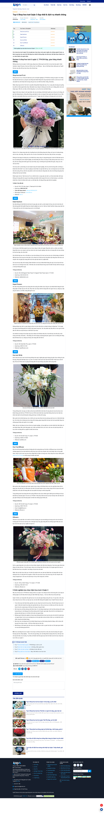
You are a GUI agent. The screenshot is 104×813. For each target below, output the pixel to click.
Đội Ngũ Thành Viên (38, 771)
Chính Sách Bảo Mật (65, 770)
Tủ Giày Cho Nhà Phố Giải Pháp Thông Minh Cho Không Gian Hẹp (82, 65)
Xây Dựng (78, 5)
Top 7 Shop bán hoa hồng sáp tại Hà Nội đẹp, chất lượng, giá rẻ (44, 729)
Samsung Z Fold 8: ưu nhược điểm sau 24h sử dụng (81, 58)
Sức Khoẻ (46, 5)
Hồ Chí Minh (42, 19)
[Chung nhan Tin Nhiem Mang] (39, 796)
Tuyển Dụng (36, 777)
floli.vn (21, 194)
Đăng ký (89, 1)
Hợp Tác (36, 769)
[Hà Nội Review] (75, 776)
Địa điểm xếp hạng (51, 777)
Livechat (101, 809)
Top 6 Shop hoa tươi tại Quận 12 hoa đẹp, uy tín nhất (41, 701)
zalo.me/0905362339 (31, 190)
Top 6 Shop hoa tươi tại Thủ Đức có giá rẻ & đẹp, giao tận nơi (43, 711)
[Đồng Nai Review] (89, 776)
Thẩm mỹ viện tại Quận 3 (23, 649)
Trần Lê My (22, 19)
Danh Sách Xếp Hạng (52, 774)
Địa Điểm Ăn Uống (51, 768)
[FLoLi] (74, 778)
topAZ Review (17, 5)
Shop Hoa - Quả (25, 9)
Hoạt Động (36, 775)
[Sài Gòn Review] (84, 776)
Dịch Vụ (65, 5)
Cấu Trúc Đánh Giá (38, 773)
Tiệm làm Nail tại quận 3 (23, 644)
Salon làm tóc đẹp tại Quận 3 (24, 647)
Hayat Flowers (23, 37)
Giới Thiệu (36, 764)
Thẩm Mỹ (53, 5)
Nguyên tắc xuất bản (52, 779)
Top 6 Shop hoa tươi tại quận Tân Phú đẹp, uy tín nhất (41, 720)
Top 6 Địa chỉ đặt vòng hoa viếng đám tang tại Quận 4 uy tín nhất (44, 738)
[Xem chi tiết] (39, 48)
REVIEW (85, 5)
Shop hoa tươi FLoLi (24, 31)
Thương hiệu (50, 772)
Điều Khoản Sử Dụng (65, 768)
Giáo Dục (59, 5)
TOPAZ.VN (24, 796)
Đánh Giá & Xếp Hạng (65, 765)
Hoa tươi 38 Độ (23, 40)
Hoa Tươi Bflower (24, 42)
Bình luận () (24, 22)
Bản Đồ (17, 781)
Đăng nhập (82, 1)
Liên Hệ (35, 766)
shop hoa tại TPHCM (18, 455)
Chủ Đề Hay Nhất (51, 770)
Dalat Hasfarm (23, 34)
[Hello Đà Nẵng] (80, 776)
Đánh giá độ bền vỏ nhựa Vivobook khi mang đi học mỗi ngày (82, 72)
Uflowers (22, 45)
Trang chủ (15, 9)
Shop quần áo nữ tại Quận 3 (24, 651)
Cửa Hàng (71, 5)
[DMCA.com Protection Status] (49, 796)
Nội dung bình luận (18, 679)
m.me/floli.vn (29, 192)
